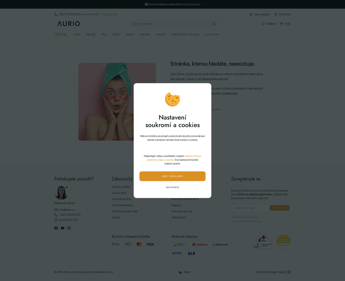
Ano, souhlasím (172, 176)
